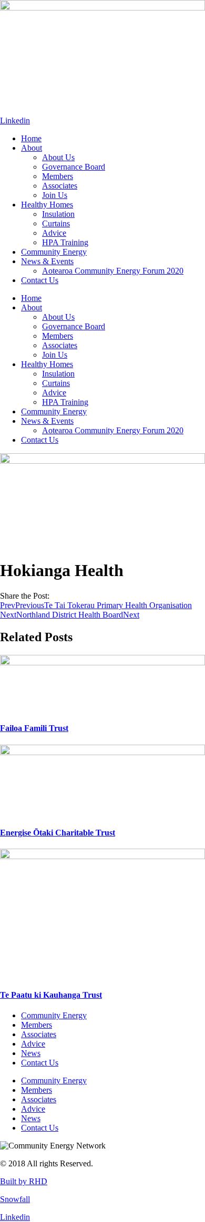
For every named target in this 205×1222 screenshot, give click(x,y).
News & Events (47, 261)
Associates (59, 185)
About (31, 147)
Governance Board (73, 166)
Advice (54, 232)
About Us (58, 157)
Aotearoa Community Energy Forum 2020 (112, 270)
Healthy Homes (47, 204)
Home (31, 138)
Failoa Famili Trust (34, 728)
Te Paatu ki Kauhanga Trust (51, 994)
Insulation (58, 214)
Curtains (56, 223)
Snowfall (15, 1199)
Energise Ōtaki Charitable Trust (57, 832)
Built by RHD (23, 1181)
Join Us (54, 195)
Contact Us (39, 280)
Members (57, 176)
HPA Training (65, 242)
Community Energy (54, 251)
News (30, 1053)
